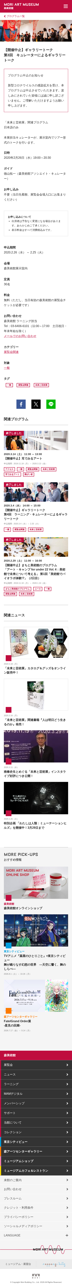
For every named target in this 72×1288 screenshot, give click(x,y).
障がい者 (29, 474)
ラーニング (11, 1084)
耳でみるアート (12, 474)
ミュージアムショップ (18, 1161)
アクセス (9, 469)
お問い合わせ (13, 1189)
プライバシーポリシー (18, 1216)
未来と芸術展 (41, 385)
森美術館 (10, 1055)
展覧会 (8, 1064)
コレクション (13, 1132)
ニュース (10, 1074)
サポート (10, 1112)
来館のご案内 (13, 1180)
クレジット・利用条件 (18, 1207)
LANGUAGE (12, 1235)
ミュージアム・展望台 (18, 1264)
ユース (38, 589)
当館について (13, 1122)
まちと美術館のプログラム (17, 589)
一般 (7, 367)
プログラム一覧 (16, 16)
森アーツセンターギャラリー (23, 1151)
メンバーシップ (14, 1103)
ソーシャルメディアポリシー (23, 1226)
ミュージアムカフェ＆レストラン (26, 1170)
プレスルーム (13, 1198)
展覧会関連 (11, 351)
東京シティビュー (16, 1141)
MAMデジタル (13, 1093)
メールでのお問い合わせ (20, 336)
